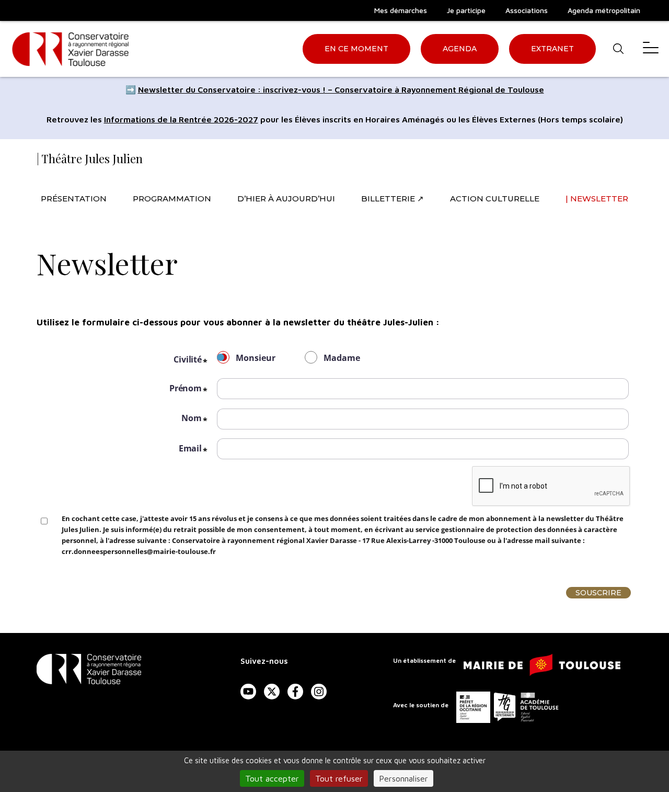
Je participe (466, 10)
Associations (526, 10)
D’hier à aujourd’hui (286, 198)
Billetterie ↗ (392, 198)
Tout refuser (339, 778)
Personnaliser (403, 778)
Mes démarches (400, 10)
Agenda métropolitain (604, 10)
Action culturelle (494, 198)
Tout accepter (272, 778)
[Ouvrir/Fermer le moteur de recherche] (618, 49)
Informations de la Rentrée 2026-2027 (181, 119)
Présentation (74, 198)
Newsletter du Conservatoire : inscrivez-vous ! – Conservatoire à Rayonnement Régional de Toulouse (341, 89)
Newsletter (599, 198)
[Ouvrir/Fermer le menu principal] (650, 49)
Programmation (172, 198)
